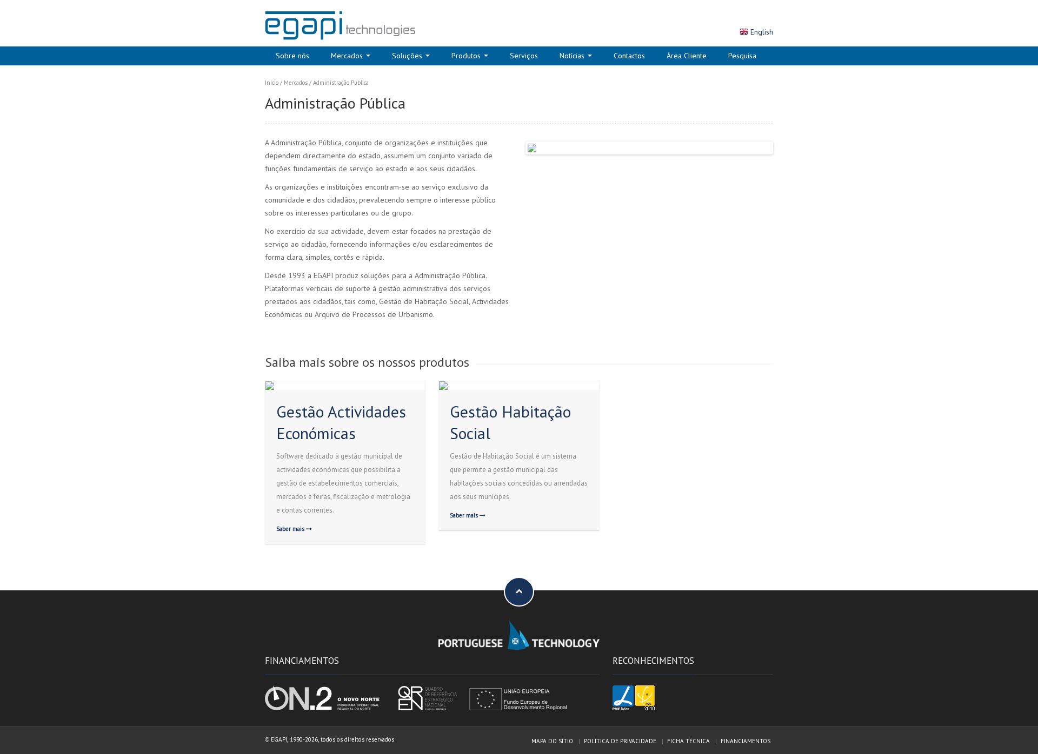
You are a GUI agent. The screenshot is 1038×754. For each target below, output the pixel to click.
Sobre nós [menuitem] (292, 55)
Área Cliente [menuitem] (687, 55)
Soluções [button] (408, 55)
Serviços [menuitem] (524, 55)
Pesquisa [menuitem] (742, 55)
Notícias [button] (573, 55)
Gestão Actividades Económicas (341, 422)
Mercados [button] (348, 55)
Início (271, 82)
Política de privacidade (620, 741)
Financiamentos (745, 741)
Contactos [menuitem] (629, 55)
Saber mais (291, 529)
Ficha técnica (688, 741)
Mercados (296, 82)
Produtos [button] (467, 55)
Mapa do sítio (552, 741)
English (761, 32)
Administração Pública (341, 82)
